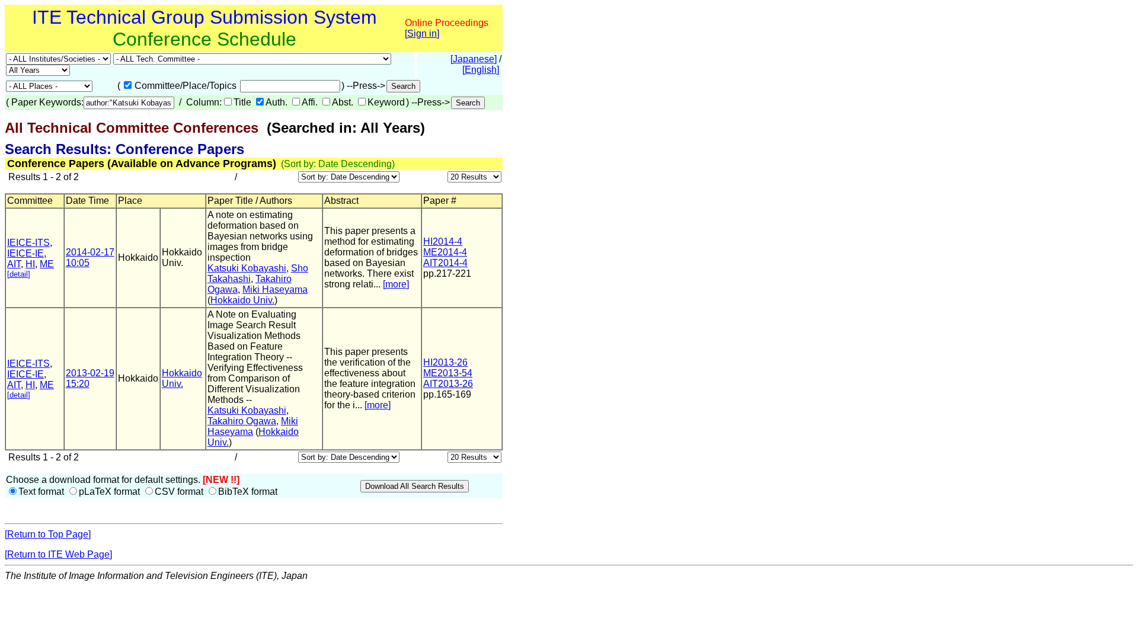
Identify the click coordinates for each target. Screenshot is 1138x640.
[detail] (18, 274)
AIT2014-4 (445, 263)
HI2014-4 (442, 241)
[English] (480, 70)
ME (47, 264)
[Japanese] (473, 59)
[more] (396, 284)
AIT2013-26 (448, 384)
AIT (14, 264)
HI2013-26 (445, 362)
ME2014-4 (445, 252)
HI (30, 264)
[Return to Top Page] (48, 534)
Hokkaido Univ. (242, 300)
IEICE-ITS (28, 243)
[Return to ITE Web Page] (58, 554)
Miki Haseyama (275, 289)
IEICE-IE (25, 253)
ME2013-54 (447, 373)
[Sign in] (422, 33)
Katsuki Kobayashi (246, 268)
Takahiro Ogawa (241, 421)
